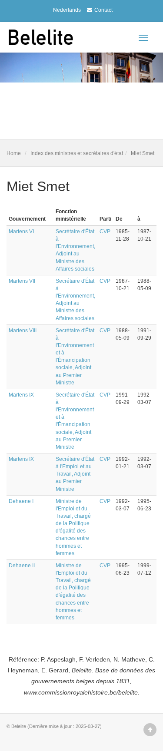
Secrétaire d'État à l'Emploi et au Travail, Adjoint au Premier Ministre (75, 474)
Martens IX (21, 395)
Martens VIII (23, 331)
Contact (103, 10)
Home (14, 153)
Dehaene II (22, 565)
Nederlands (67, 10)
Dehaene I (21, 501)
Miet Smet (142, 153)
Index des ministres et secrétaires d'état (76, 153)
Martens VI (21, 231)
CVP (105, 231)
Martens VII (22, 281)
